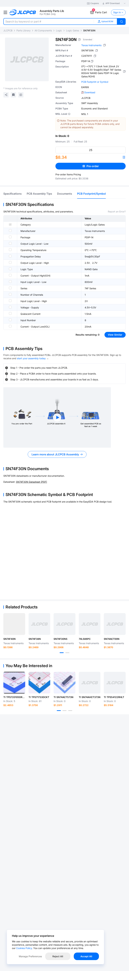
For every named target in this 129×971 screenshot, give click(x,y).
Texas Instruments (91, 45)
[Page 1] (62, 652)
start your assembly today (31, 358)
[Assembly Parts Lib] (22, 12)
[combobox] (48, 21)
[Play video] (57, 417)
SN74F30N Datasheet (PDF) (31, 481)
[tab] (12, 193)
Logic (59, 30)
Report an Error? (117, 211)
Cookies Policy (24, 948)
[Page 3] (70, 710)
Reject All (57, 956)
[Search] (121, 21)
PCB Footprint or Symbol (94, 81)
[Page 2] (67, 652)
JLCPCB (7, 30)
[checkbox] (10, 224)
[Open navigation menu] (5, 12)
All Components (43, 30)
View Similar (115, 334)
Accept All (86, 956)
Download (89, 92)
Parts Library (23, 30)
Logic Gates (72, 30)
